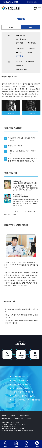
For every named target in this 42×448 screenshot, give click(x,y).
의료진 (5, 446)
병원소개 (4, 415)
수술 (30, 27)
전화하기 (37, 446)
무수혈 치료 (19, 52)
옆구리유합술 (19, 43)
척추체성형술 (32, 48)
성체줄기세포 (19, 56)
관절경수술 (19, 62)
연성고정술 (29, 52)
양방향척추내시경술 (21, 39)
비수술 (11, 27)
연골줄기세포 (19, 65)
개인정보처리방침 (24, 415)
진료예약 (16, 446)
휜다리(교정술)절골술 (21, 69)
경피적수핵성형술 (31, 43)
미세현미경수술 (20, 48)
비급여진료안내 (19, 418)
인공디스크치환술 (20, 35)
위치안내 (26, 446)
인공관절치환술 (30, 62)
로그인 (29, 418)
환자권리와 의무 (6, 418)
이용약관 (13, 415)
